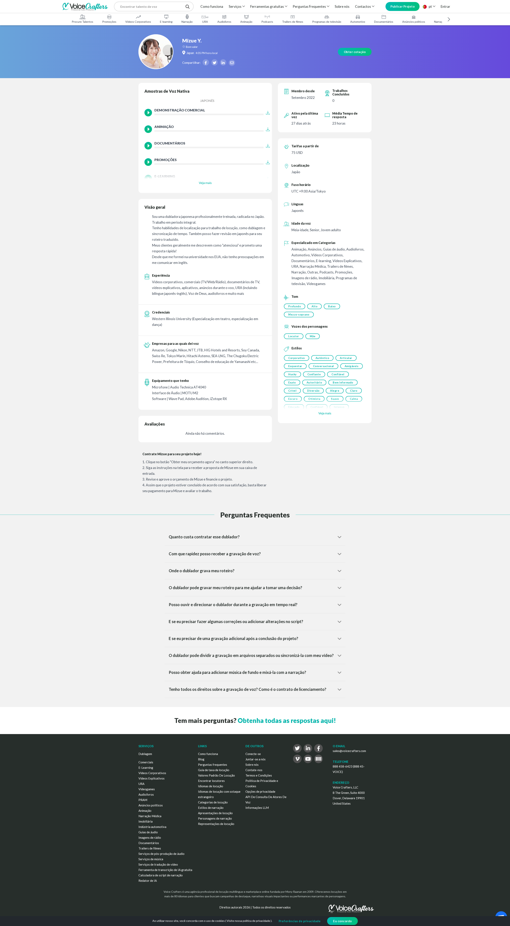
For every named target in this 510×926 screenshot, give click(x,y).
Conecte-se (253, 754)
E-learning (166, 21)
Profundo (294, 306)
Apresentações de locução (215, 813)
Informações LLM (257, 807)
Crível (292, 390)
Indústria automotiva (152, 827)
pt (430, 6)
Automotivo (357, 21)
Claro (353, 390)
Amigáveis (352, 366)
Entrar (445, 6)
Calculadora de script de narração (160, 875)
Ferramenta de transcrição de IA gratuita (165, 870)
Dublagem (145, 754)
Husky (292, 374)
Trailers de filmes (292, 21)
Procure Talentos (82, 21)
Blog (201, 759)
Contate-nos (253, 770)
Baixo (332, 306)
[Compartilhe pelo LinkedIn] (223, 62)
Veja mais (205, 183)
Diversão (313, 390)
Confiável (338, 374)
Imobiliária (145, 821)
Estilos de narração (211, 807)
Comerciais (145, 762)
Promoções (109, 21)
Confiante (314, 374)
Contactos (363, 6)
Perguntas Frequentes (309, 6)
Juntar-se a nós (255, 759)
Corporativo (296, 358)
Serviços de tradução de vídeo (158, 864)
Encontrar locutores (211, 780)
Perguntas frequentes (212, 764)
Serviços (235, 6)
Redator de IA (147, 880)
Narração (187, 21)
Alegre (334, 390)
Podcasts (267, 21)
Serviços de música (150, 859)
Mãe (313, 336)
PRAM (142, 800)
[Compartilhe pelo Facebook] (206, 62)
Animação (246, 21)
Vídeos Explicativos (151, 778)
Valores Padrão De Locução (216, 775)
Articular (346, 358)
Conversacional (323, 366)
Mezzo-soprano (298, 314)
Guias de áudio (148, 832)
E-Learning (145, 767)
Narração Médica (149, 816)
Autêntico (322, 358)
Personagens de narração (215, 818)
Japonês (207, 100)
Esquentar (295, 366)
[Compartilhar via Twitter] (214, 62)
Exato (292, 382)
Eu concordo (342, 921)
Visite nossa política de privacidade (248, 920)
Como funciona (211, 6)
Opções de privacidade (260, 791)
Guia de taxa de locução (213, 770)
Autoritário (314, 382)
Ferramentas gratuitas (267, 6)
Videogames (146, 789)
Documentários (383, 21)
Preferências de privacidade (300, 921)
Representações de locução (216, 824)
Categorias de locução (213, 802)
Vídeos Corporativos (138, 21)
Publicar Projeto (402, 6)
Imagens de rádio (149, 837)
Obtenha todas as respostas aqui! (287, 720)
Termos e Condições (258, 775)
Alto (314, 306)
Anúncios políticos (413, 21)
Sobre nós (342, 6)
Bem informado (343, 382)
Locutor (293, 336)
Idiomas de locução (210, 786)
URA (205, 21)
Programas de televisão (326, 21)
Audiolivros (224, 21)
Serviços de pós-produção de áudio (161, 853)
